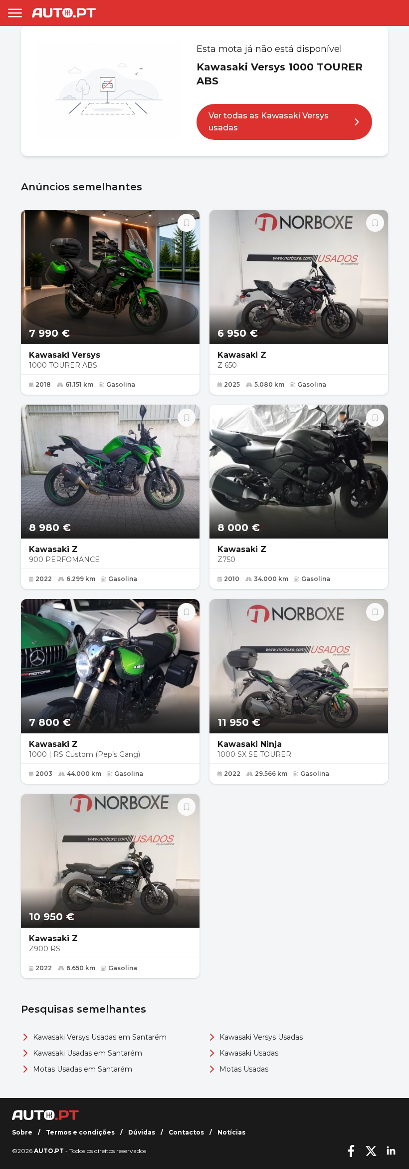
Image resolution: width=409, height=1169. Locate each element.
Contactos (186, 1132)
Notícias (231, 1132)
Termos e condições (80, 1132)
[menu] (15, 13)
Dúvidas (141, 1132)
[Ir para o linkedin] (391, 1151)
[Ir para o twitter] (371, 1151)
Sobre (22, 1132)
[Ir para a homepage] (64, 12)
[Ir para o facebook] (351, 1151)
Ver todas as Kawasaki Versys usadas (268, 121)
